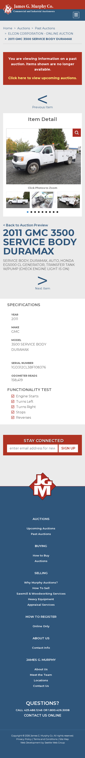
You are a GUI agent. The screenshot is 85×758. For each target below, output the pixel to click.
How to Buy (41, 555)
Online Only (41, 626)
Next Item (42, 288)
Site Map (64, 739)
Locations (41, 680)
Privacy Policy (24, 739)
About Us (41, 669)
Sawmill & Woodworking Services (41, 593)
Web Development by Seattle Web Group (42, 742)
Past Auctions (45, 28)
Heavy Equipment (41, 599)
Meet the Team (41, 674)
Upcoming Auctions (41, 528)
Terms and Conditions (45, 739)
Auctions (23, 28)
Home (7, 28)
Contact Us (41, 685)
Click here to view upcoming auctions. (42, 78)
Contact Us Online (42, 715)
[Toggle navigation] (76, 15)
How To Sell (41, 588)
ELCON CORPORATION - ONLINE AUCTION (40, 33)
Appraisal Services (41, 604)
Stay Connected (44, 440)
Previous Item (42, 107)
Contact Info (41, 647)
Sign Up (68, 448)
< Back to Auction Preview (25, 225)
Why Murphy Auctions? (41, 582)
